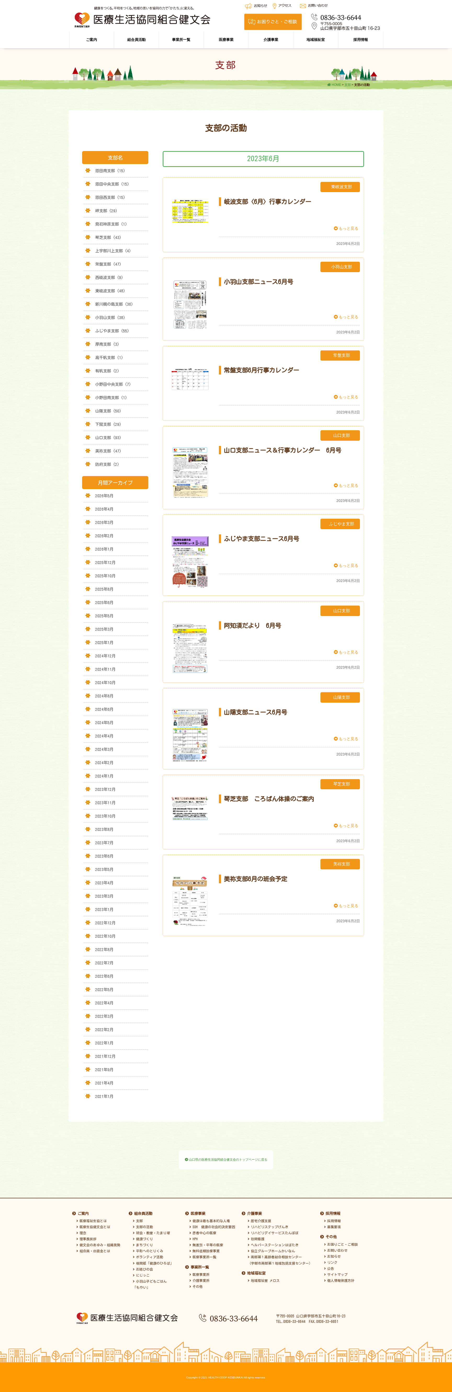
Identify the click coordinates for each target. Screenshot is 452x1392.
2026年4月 (104, 509)
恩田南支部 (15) (110, 171)
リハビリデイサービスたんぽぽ (273, 1233)
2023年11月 (105, 803)
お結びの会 (143, 1269)
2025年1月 (104, 642)
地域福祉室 (316, 39)
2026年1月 (104, 549)
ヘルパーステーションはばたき (273, 1245)
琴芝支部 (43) (108, 237)
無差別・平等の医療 (207, 1245)
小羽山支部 (341, 267)
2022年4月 (104, 1003)
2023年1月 (104, 909)
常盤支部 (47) (108, 264)
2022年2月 (104, 1029)
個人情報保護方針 (340, 1280)
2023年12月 (105, 789)
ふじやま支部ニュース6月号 (261, 538)
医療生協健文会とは (94, 1227)
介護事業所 (200, 1280)
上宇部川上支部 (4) (113, 251)
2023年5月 (104, 869)
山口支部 (341, 435)
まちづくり (143, 1245)
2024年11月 (105, 669)
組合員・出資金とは (94, 1251)
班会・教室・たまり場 (152, 1233)
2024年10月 (105, 682)
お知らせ (333, 1256)
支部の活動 (143, 1227)
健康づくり (143, 1239)
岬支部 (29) (106, 211)
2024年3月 (104, 749)
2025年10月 (105, 576)
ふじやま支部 (341, 524)
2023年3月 (104, 896)
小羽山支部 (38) (110, 317)
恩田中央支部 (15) (112, 184)
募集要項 (333, 1227)
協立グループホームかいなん (272, 1251)
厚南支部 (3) (107, 344)
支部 (347, 85)
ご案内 (91, 39)
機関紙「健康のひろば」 (153, 1263)
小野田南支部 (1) (111, 397)
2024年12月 (105, 656)
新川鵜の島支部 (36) (114, 304)
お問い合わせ (337, 1250)
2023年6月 (104, 856)
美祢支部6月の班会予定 (255, 879)
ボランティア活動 (148, 1257)
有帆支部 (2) (107, 371)
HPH (194, 1239)
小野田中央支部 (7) (113, 384)
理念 (82, 1233)
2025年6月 (104, 602)
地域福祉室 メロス (264, 1280)
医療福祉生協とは (92, 1221)
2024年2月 (104, 763)
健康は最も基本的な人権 (210, 1221)
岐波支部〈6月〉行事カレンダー (267, 201)
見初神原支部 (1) (111, 224)
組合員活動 (136, 39)
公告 (330, 1268)
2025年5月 (104, 616)
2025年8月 (104, 589)
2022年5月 (104, 989)
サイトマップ (337, 1274)
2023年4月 (104, 883)
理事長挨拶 (87, 1239)
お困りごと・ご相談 (342, 1244)
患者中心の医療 (203, 1233)
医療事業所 (200, 1274)
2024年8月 (104, 696)
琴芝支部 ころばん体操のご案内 (269, 799)
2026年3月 (104, 522)
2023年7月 (104, 843)
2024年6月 (104, 709)
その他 (197, 1286)
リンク (331, 1262)
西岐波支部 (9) (109, 277)
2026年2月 (104, 536)
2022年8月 (104, 949)
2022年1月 (104, 1043)
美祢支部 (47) (108, 451)
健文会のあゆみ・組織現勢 (99, 1245)
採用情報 (360, 39)
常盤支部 (341, 355)
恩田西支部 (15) (110, 197)
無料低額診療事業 (205, 1251)
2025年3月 (104, 629)
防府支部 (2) (107, 464)
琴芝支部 (341, 784)
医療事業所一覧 (203, 1257)
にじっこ (142, 1275)
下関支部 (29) (108, 424)
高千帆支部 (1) (109, 357)
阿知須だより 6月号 (252, 625)
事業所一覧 (181, 39)
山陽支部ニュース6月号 (255, 712)
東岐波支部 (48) (110, 291)
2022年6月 (104, 976)
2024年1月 (104, 776)
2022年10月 (105, 936)
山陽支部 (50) (108, 411)
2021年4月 (104, 1083)
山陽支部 (341, 697)
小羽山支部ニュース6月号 (258, 281)
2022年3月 (104, 1016)
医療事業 (226, 39)
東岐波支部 (341, 187)
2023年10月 (105, 816)
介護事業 (271, 39)
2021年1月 (104, 1096)
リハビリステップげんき (268, 1227)
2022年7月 (104, 963)
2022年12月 (105, 923)
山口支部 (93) (108, 437)
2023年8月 (104, 829)
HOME (336, 85)
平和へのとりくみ (148, 1251)
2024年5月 (104, 722)
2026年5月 (104, 496)
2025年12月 (105, 562)
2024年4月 (104, 736)
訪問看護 (256, 1239)
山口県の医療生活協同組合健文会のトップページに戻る (227, 1159)
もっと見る (348, 228)
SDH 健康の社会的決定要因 (213, 1227)
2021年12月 (105, 1056)
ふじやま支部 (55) (112, 331)
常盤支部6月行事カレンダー (261, 370)
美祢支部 (341, 864)
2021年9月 (104, 1069)
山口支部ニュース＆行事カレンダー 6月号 (282, 450)
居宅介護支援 (260, 1221)
